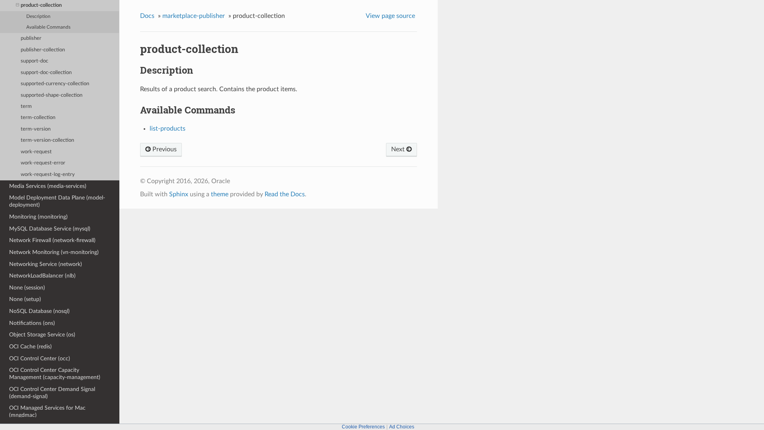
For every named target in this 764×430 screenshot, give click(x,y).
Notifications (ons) (32, 323)
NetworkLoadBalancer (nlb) (42, 276)
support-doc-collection (46, 72)
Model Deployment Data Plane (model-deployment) (57, 201)
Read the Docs (285, 194)
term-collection (38, 117)
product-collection (41, 5)
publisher (31, 38)
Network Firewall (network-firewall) (52, 240)
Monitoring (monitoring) (38, 217)
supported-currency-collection (55, 83)
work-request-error (43, 163)
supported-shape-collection (51, 95)
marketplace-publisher (193, 16)
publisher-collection (43, 50)
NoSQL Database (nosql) (39, 311)
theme (219, 194)
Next (398, 149)
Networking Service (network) (45, 264)
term (26, 106)
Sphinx (178, 194)
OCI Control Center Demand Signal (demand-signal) (52, 392)
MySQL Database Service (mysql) (49, 229)
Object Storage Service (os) (42, 335)
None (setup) (25, 299)
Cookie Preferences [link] (363, 427)
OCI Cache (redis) (30, 347)
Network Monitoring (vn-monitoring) (54, 252)
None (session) (27, 288)
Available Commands (48, 27)
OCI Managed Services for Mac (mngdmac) (47, 411)
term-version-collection (47, 140)
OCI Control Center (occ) (39, 359)
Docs (147, 16)
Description (38, 16)
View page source (390, 16)
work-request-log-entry (48, 174)
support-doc (34, 61)
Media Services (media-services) (47, 186)
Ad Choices (401, 427)
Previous (164, 149)
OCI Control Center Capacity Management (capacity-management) (54, 373)
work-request (36, 151)
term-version (36, 129)
